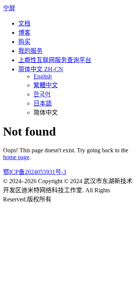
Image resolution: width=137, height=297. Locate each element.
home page (16, 157)
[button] (40, 69)
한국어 (42, 94)
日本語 (42, 103)
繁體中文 (45, 85)
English (42, 76)
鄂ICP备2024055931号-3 (34, 172)
